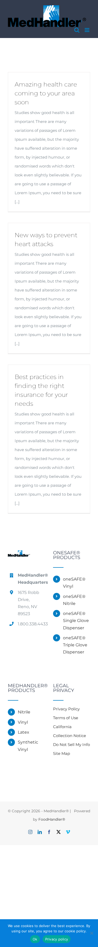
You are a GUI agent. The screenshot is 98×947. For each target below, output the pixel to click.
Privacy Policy (66, 708)
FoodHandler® (51, 819)
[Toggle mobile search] (76, 30)
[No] (91, 933)
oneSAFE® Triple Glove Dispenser (75, 644)
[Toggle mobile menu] (87, 30)
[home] (19, 554)
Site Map (61, 753)
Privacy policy (56, 939)
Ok (35, 939)
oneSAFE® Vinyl (74, 583)
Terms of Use (65, 717)
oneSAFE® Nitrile (74, 600)
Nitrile (24, 712)
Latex (23, 732)
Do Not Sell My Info (71, 744)
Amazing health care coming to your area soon (46, 93)
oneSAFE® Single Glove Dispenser (76, 620)
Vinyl (23, 722)
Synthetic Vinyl (28, 746)
